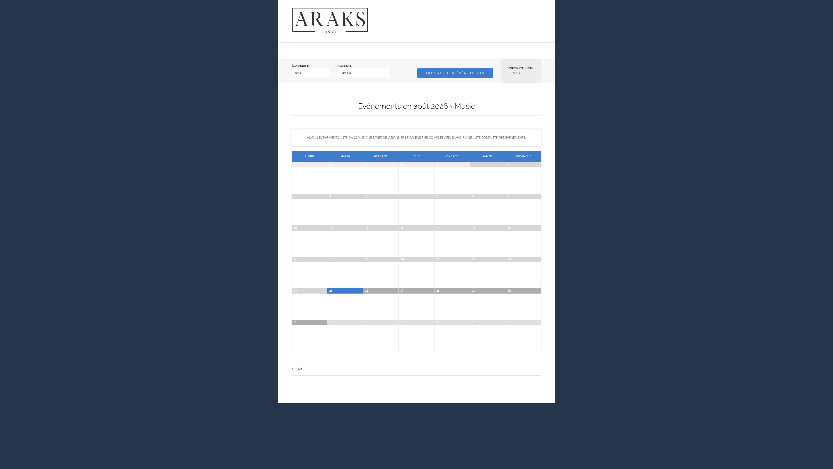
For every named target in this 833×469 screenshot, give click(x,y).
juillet (298, 369)
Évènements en (301, 65)
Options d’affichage (520, 68)
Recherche (344, 65)
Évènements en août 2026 (403, 106)
